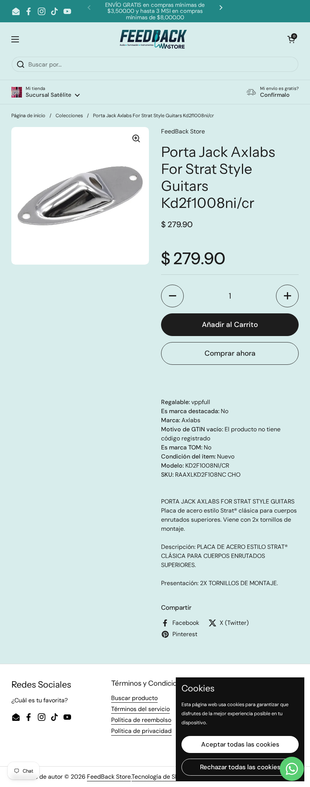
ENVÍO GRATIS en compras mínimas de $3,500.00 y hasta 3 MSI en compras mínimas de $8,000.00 (155, 11)
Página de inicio (28, 115)
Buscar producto (134, 698)
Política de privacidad (141, 731)
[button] (45, 92)
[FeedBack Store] (153, 39)
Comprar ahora (230, 353)
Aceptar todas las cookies (240, 744)
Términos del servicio (140, 709)
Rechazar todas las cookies (240, 767)
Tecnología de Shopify (162, 777)
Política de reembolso (141, 720)
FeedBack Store (109, 777)
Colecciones (69, 115)
